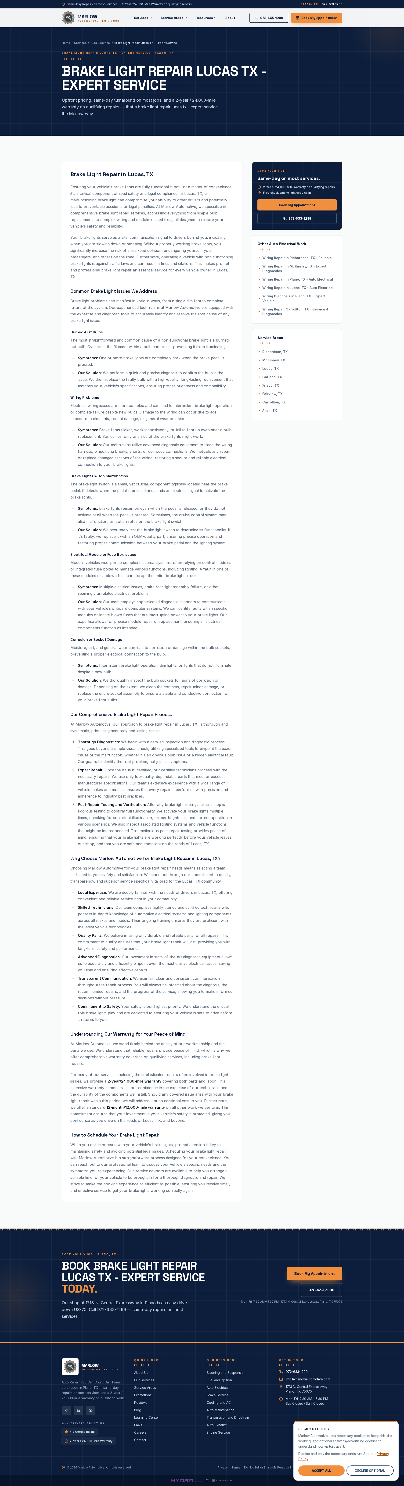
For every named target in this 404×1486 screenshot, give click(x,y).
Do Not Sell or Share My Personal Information (275, 1467)
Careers (140, 1432)
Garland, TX (272, 377)
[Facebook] (66, 1410)
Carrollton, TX (273, 402)
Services (141, 18)
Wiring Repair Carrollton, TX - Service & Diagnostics (295, 311)
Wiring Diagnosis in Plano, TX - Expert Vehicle (293, 298)
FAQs (138, 1425)
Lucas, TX (270, 369)
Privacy (223, 1467)
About (230, 18)
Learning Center (146, 1417)
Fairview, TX (272, 394)
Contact (140, 1440)
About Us (141, 1373)
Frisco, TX (270, 385)
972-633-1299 (300, 218)
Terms (235, 1467)
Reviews (140, 1402)
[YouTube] (90, 1410)
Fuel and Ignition (219, 1380)
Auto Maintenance (220, 1410)
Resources (204, 18)
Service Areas (172, 18)
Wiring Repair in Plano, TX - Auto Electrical (297, 279)
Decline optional (370, 1470)
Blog (137, 1410)
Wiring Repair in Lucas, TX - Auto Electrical (298, 288)
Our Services (144, 1380)
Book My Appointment (319, 18)
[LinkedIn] (78, 1410)
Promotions (143, 1395)
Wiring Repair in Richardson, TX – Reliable (297, 258)
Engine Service (218, 1432)
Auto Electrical (100, 43)
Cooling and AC (219, 1402)
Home (66, 43)
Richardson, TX (275, 352)
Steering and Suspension (226, 1373)
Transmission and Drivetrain (228, 1417)
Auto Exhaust (217, 1425)
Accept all (321, 1470)
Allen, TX (269, 411)
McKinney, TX (273, 360)
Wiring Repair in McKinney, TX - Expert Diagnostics (294, 268)
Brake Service (218, 1395)
